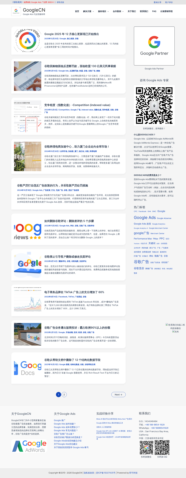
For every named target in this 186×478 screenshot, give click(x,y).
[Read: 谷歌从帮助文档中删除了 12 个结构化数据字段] (27, 368)
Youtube (136, 243)
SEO (167, 239)
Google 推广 (59, 420)
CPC (135, 211)
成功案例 (137, 252)
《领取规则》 (17, 2)
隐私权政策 (89, 472)
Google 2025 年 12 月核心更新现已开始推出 (71, 34)
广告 (158, 248)
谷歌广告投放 (155, 262)
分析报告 (164, 243)
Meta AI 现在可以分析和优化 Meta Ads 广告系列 (114, 419)
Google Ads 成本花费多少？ (67, 427)
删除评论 (62, 261)
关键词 (151, 243)
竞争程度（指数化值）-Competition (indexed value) (77, 105)
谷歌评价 (90, 226)
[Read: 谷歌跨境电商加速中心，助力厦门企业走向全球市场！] (27, 156)
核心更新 (70, 38)
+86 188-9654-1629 (154, 424)
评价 (72, 226)
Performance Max (143, 238)
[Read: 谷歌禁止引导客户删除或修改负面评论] (27, 264)
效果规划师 (146, 252)
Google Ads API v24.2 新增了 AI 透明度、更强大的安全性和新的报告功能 (114, 432)
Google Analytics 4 (141, 228)
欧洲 (80, 332)
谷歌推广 (165, 262)
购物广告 (149, 268)
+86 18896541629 (159, 428)
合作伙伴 (137, 248)
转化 (163, 269)
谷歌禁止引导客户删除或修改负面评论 (67, 256)
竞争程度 (105, 110)
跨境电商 (93, 151)
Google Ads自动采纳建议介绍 (67, 440)
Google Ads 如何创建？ (65, 423)
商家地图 (145, 248)
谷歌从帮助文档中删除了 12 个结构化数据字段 (72, 360)
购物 (98, 71)
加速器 (71, 151)
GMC (154, 211)
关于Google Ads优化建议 (65, 444)
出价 (158, 243)
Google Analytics (158, 224)
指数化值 (97, 110)
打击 (53, 190)
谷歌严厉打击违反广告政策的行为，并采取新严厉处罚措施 (52, 185)
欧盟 (81, 71)
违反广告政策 (73, 190)
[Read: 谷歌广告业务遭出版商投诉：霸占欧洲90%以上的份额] (27, 334)
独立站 (81, 151)
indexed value (87, 110)
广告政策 (46, 190)
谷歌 (77, 38)
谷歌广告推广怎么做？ (64, 434)
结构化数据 (74, 364)
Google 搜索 (64, 364)
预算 (135, 273)
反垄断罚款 (74, 71)
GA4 (149, 211)
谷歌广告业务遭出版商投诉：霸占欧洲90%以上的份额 (77, 327)
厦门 (76, 151)
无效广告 (59, 190)
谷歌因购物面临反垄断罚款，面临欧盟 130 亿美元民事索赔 (80, 66)
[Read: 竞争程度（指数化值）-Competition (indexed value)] (27, 116)
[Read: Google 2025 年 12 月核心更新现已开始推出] (27, 40)
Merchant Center (157, 233)
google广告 (141, 233)
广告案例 (165, 248)
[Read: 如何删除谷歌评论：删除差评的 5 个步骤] (27, 229)
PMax (155, 238)
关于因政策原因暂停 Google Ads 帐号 (71, 447)
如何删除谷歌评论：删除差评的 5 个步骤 (69, 221)
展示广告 (152, 248)
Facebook (63, 297)
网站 (151, 256)
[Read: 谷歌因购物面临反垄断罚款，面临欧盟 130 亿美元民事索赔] (27, 76)
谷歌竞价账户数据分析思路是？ (68, 437)
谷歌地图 (74, 261)
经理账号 (145, 256)
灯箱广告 (137, 256)
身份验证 (157, 269)
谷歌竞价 (139, 268)
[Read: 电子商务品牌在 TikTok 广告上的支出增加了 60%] (27, 300)
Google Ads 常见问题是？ (66, 430)
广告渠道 (78, 297)
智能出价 (155, 252)
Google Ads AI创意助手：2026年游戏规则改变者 (113, 438)
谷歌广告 (91, 71)
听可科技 (133, 472)
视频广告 (158, 256)
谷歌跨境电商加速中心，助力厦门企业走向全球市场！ (77, 146)
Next (118, 394)
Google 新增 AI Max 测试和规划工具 (109, 423)
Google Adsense (164, 218)
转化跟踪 (170, 269)
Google (63, 38)
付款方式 (144, 243)
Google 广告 (76, 110)
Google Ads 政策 (142, 223)
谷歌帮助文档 (90, 364)
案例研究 (163, 252)
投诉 (75, 332)
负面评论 (82, 261)
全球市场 (63, 151)
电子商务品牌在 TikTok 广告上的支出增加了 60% (74, 292)
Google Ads (64, 71)
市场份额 (69, 332)
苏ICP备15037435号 (105, 472)
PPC (161, 238)
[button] (92, 11)
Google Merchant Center (158, 228)
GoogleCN (34, 10)
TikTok (71, 297)
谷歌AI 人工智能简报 (103, 427)
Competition (64, 110)
